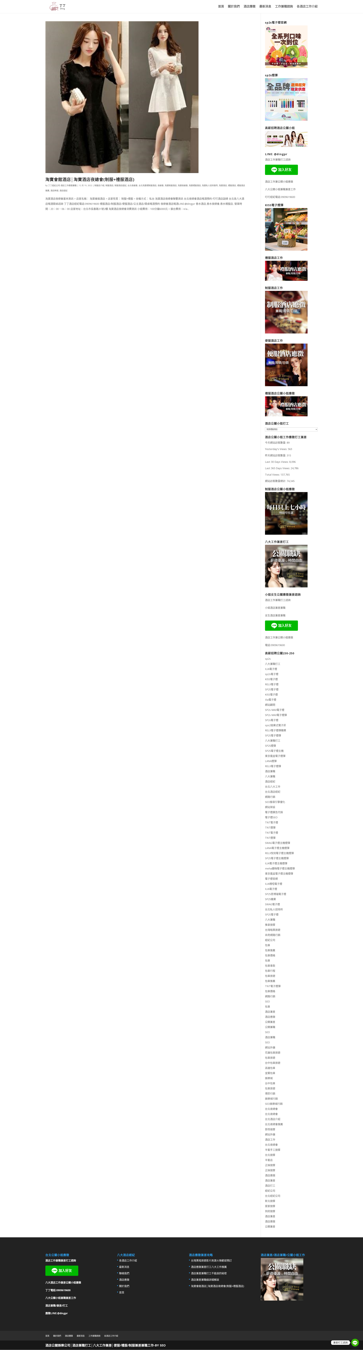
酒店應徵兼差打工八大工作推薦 (209, 1267)
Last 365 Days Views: (278, 468)
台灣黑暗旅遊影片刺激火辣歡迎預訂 (211, 1260)
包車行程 (270, 970)
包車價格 (270, 955)
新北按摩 (270, 1201)
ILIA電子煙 (271, 669)
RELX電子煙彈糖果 (275, 730)
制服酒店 (109, 185)
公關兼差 (270, 1022)
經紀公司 (270, 940)
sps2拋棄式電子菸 (275, 725)
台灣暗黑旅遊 (272, 930)
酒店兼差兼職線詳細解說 (205, 1279)
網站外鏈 (270, 1047)
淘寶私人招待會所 (210, 185)
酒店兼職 (270, 771)
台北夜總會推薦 (274, 1124)
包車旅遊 (270, 976)
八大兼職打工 (272, 664)
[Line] (355, 1342)
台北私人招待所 (274, 909)
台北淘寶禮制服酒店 (148, 185)
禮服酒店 (232, 185)
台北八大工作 (272, 786)
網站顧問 (270, 704)
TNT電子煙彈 (273, 986)
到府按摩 (270, 1211)
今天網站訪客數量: (276, 442)
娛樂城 (269, 1078)
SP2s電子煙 (271, 720)
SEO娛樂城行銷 (274, 1103)
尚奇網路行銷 (272, 935)
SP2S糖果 (270, 899)
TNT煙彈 (270, 827)
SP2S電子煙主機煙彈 (277, 858)
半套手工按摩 (272, 1149)
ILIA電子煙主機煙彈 (276, 863)
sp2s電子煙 (271, 674)
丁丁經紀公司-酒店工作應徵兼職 (62, 185)
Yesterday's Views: (276, 449)
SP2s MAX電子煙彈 (276, 715)
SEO (267, 1001)
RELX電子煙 (271, 684)
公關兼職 (270, 1027)
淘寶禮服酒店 (195, 185)
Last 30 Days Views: (277, 461)
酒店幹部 (54, 190)
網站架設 (270, 807)
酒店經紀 (63, 190)
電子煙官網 (271, 878)
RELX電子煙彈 (273, 766)
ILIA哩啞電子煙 (273, 884)
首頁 (221, 7)
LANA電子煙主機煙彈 (277, 848)
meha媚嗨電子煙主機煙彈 (280, 868)
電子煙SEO (271, 817)
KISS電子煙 (271, 679)
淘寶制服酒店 (171, 185)
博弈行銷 (270, 1093)
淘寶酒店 (223, 185)
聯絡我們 (124, 1273)
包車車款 (270, 965)
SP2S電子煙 (271, 689)
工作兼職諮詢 (284, 7)
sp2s (268, 658)
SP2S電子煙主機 (274, 751)
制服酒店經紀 (120, 185)
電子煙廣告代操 (274, 812)
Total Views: (272, 474)
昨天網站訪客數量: (276, 455)
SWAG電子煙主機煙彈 (277, 843)
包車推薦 (270, 950)
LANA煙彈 (271, 761)
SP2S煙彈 (270, 745)
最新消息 (265, 7)
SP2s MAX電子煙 (274, 710)
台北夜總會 (133, 185)
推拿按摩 (270, 924)
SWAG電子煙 (272, 904)
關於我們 (234, 7)
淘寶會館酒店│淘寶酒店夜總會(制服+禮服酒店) (89, 179)
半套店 (269, 1160)
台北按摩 (270, 1155)
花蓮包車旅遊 (272, 1052)
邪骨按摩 (270, 1129)
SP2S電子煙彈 (273, 735)
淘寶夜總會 (183, 185)
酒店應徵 (250, 7)
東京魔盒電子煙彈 (275, 756)
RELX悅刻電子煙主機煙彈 (279, 853)
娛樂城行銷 (271, 1098)
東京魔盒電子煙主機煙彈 (279, 873)
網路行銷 (270, 797)
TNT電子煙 (271, 822)
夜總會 (161, 185)
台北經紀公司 (272, 1196)
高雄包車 (270, 1068)
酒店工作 (270, 1139)
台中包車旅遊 (272, 1063)
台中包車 (270, 1083)
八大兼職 (270, 776)
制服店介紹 (99, 185)
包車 (267, 945)
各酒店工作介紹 (307, 7)
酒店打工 (270, 1185)
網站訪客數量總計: (276, 481)
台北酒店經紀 (272, 791)
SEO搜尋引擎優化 (275, 802)
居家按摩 (270, 1206)
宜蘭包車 (270, 1073)
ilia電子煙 (270, 699)
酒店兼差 (270, 1011)
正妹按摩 (270, 1165)
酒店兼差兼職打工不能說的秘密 (209, 1273)
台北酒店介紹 (272, 1119)
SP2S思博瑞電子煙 (275, 894)
